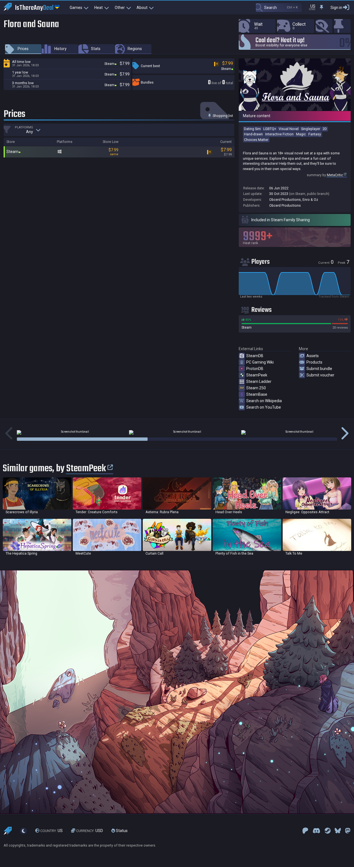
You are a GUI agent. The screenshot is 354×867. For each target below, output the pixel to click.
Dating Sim (252, 129)
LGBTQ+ (269, 129)
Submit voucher (320, 375)
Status (121, 831)
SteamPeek (256, 375)
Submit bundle (319, 368)
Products (314, 362)
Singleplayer (310, 129)
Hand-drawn (253, 134)
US (51, 831)
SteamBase (256, 394)
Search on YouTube (263, 407)
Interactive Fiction (279, 134)
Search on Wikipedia (264, 401)
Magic (301, 134)
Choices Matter (256, 140)
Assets (312, 356)
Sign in (336, 7)
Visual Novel (289, 129)
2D (325, 129)
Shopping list (222, 116)
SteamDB (254, 356)
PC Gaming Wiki (260, 362)
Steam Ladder (258, 381)
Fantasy (314, 134)
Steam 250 (256, 388)
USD (89, 831)
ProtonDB (254, 368)
